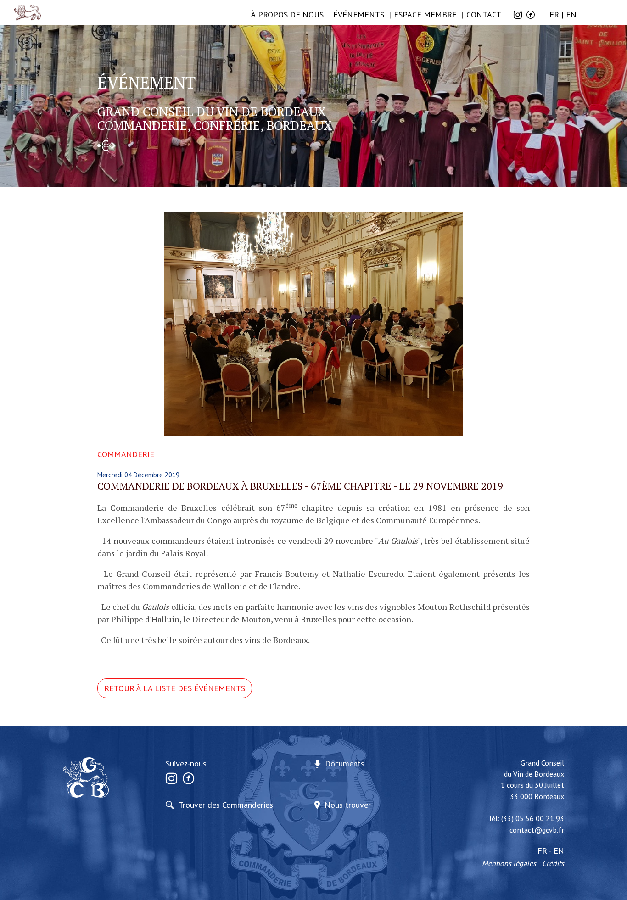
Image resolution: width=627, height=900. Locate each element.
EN (571, 14)
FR (554, 14)
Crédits (553, 863)
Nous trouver (348, 804)
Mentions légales (509, 863)
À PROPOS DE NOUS (287, 14)
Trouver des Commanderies (226, 804)
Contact (483, 14)
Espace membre (425, 14)
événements (358, 14)
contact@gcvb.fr (536, 829)
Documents (344, 763)
